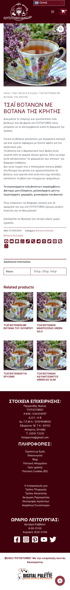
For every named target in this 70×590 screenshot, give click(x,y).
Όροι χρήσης (35, 467)
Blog (35, 459)
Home (7, 93)
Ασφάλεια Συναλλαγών (36, 505)
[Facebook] (17, 539)
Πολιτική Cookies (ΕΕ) (35, 471)
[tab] (35, 262)
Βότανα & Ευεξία (28, 93)
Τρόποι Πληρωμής (35, 489)
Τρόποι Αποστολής (36, 493)
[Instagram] (26, 539)
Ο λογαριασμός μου (36, 485)
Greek (43, 2)
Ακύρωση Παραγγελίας (36, 497)
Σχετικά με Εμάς (35, 451)
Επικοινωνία (35, 455)
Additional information (17, 261)
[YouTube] (44, 539)
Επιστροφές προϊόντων (35, 501)
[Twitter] (53, 539)
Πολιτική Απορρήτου (35, 463)
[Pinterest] (35, 539)
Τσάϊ (14, 93)
